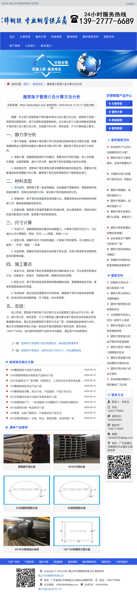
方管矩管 (25, 36)
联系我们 (46, 45)
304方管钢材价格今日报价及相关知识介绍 (33, 396)
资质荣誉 (81, 565)
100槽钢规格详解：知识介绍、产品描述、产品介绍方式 (41, 391)
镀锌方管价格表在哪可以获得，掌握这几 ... (119, 217)
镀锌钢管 (72, 36)
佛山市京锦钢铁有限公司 (51, 575)
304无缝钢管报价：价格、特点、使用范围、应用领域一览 (42, 418)
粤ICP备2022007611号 (50, 589)
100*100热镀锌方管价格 (76, 549)
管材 (38, 192)
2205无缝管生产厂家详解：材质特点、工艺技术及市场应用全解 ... (46, 380)
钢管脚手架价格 (26, 466)
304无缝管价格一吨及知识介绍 (27, 407)
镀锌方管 (40, 36)
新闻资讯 (38, 84)
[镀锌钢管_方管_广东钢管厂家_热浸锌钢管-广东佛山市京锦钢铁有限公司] (35, 21)
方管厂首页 (13, 561)
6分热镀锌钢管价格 (26, 508)
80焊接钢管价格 (77, 508)
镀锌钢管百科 (91, 36)
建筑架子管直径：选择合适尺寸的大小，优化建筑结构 (51, 350)
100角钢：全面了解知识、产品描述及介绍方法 (36, 413)
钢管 (16, 187)
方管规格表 (122, 561)
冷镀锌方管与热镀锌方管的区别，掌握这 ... (119, 179)
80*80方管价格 (76, 466)
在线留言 (130, 3)
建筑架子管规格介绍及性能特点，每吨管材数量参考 (50, 343)
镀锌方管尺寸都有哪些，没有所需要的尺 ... (119, 163)
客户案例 (14, 45)
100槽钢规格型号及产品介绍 (26, 386)
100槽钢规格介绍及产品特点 (26, 370)
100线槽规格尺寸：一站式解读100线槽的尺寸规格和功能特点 (44, 402)
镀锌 (21, 214)
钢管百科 (109, 36)
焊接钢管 (56, 36)
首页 (12, 36)
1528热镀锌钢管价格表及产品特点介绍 (31, 375)
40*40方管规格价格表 (27, 549)
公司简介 (30, 45)
